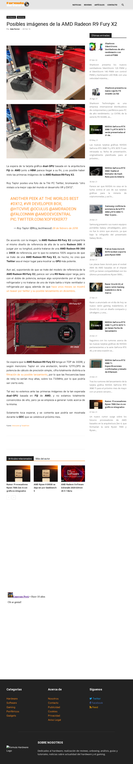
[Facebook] (9, 36)
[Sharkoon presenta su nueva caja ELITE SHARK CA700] (96, 91)
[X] (17, 36)
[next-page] (14, 497)
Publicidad (54, 707)
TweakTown (25, 425)
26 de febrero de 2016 (65, 228)
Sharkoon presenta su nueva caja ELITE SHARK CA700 (115, 91)
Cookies (52, 711)
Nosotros (53, 698)
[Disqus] (45, 547)
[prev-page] (8, 497)
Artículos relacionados (20, 458)
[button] (123, 4)
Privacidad (54, 715)
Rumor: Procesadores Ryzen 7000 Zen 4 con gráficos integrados (17, 487)
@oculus (39, 209)
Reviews (88, 5)
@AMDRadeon (62, 209)
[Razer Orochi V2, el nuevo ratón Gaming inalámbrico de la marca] (96, 287)
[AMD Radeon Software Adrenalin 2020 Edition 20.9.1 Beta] (73, 473)
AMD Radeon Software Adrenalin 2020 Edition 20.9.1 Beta (72, 487)
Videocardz (16, 425)
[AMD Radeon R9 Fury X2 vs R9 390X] (45, 326)
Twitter (96, 698)
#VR (27, 203)
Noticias (77, 5)
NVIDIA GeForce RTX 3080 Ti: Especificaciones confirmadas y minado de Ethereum (115, 366)
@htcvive (19, 209)
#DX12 (16, 203)
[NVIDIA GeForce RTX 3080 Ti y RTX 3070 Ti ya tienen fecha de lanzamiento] (96, 325)
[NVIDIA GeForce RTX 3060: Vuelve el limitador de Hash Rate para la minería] (96, 171)
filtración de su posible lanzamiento (27, 374)
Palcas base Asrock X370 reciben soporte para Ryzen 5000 (115, 252)
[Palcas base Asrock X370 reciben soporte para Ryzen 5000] (96, 252)
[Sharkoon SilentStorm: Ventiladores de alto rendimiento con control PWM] (96, 46)
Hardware (11, 17)
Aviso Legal (54, 719)
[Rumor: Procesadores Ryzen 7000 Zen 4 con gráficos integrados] (18, 473)
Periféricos (12, 711)
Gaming (10, 707)
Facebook (97, 702)
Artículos (99, 5)
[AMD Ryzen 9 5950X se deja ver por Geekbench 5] (46, 473)
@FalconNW (22, 214)
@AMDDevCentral (53, 214)
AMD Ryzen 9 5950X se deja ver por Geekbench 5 (45, 487)
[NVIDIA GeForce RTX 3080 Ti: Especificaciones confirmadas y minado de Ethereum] (96, 363)
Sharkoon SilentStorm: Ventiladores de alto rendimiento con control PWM (115, 49)
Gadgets (11, 715)
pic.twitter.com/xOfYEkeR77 (38, 219)
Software (11, 702)
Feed (95, 707)
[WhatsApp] (24, 36)
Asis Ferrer (15, 29)
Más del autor (43, 458)
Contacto (112, 5)
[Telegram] (32, 36)
